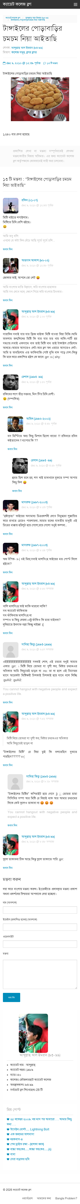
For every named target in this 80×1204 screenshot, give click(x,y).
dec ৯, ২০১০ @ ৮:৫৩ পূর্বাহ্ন (37, 507)
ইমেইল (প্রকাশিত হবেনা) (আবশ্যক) (20, 919)
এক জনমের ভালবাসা (22, 1134)
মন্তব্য (5, 953)
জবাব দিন (7, 249)
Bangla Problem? (66, 1198)
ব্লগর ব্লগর (31, 52)
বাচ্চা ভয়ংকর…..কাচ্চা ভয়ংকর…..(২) (30, 1149)
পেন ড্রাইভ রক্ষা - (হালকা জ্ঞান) (27, 1144)
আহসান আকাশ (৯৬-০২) (35, 260)
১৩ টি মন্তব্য (52, 63)
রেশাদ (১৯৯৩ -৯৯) (32, 377)
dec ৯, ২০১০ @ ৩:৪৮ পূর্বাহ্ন (41, 424)
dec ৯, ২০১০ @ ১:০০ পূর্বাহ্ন (36, 316)
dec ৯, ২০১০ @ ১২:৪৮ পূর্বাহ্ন (37, 265)
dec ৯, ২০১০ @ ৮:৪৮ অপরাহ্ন (38, 842)
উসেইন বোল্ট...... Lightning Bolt (29, 1129)
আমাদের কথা (44, 1198)
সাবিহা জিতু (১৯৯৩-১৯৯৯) (37, 644)
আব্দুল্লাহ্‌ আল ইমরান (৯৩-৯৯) (36, 17)
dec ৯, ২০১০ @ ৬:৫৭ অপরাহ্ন (37, 649)
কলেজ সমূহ (18, 52)
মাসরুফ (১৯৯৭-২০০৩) (35, 502)
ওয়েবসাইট (8, 937)
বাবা (12, 1154)
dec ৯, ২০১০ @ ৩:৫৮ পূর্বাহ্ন (46, 465)
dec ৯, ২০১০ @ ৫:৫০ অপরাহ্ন (38, 589)
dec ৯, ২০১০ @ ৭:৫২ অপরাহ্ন (37, 719)
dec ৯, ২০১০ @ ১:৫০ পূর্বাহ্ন (36, 382)
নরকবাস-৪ (16, 1139)
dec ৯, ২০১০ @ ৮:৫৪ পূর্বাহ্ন (37, 550)
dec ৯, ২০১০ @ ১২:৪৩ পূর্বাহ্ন (37, 205)
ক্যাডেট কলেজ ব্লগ (17, 4)
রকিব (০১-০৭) (30, 200)
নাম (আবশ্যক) (10, 902)
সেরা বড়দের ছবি (20, 1159)
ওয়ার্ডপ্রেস (27, 1198)
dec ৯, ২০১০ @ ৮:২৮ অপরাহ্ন (42, 781)
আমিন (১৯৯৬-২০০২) (38, 419)
